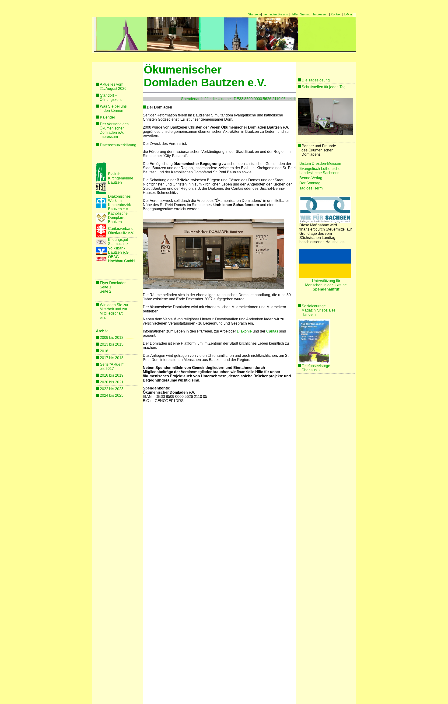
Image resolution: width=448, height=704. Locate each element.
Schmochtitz (118, 244)
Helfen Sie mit (300, 14)
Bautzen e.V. (118, 209)
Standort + (108, 95)
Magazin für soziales (318, 310)
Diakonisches (119, 196)
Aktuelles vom (111, 84)
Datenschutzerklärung (118, 145)
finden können (111, 110)
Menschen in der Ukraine (326, 285)
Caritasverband (120, 229)
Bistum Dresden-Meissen (320, 163)
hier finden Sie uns (275, 14)
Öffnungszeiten (112, 100)
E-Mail (348, 14)
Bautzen (115, 182)
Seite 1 (105, 287)
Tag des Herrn (311, 188)
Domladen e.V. (112, 132)
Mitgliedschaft (111, 313)
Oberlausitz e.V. (121, 233)
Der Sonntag (309, 183)
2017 (109, 369)
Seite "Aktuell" (112, 364)
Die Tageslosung (316, 80)
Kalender (107, 117)
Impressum (320, 14)
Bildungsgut (118, 240)
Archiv (102, 331)
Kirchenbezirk (119, 205)
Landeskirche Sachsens (319, 173)
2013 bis (107, 344)
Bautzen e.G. (119, 252)
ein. (103, 317)
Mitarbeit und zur (113, 309)
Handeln (308, 314)
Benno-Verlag (310, 178)
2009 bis (107, 338)
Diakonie (244, 331)
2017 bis (107, 358)
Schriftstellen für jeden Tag (324, 87)
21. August (108, 89)
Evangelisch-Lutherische (319, 169)
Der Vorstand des (114, 124)
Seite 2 (105, 291)
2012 (119, 338)
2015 (119, 344)
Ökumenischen (112, 128)
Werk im (115, 201)
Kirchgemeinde (120, 178)
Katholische (118, 213)
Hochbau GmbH (121, 261)
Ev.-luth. (114, 174)
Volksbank (116, 248)
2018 (119, 358)
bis (102, 369)
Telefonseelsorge (316, 366)
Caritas (272, 331)
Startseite (254, 14)
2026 (121, 89)
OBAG (114, 257)
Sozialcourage (314, 306)
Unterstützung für (326, 281)
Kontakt (336, 14)
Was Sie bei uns (113, 106)
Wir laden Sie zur (114, 305)
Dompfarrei (117, 218)
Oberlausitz (310, 370)
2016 (104, 351)
